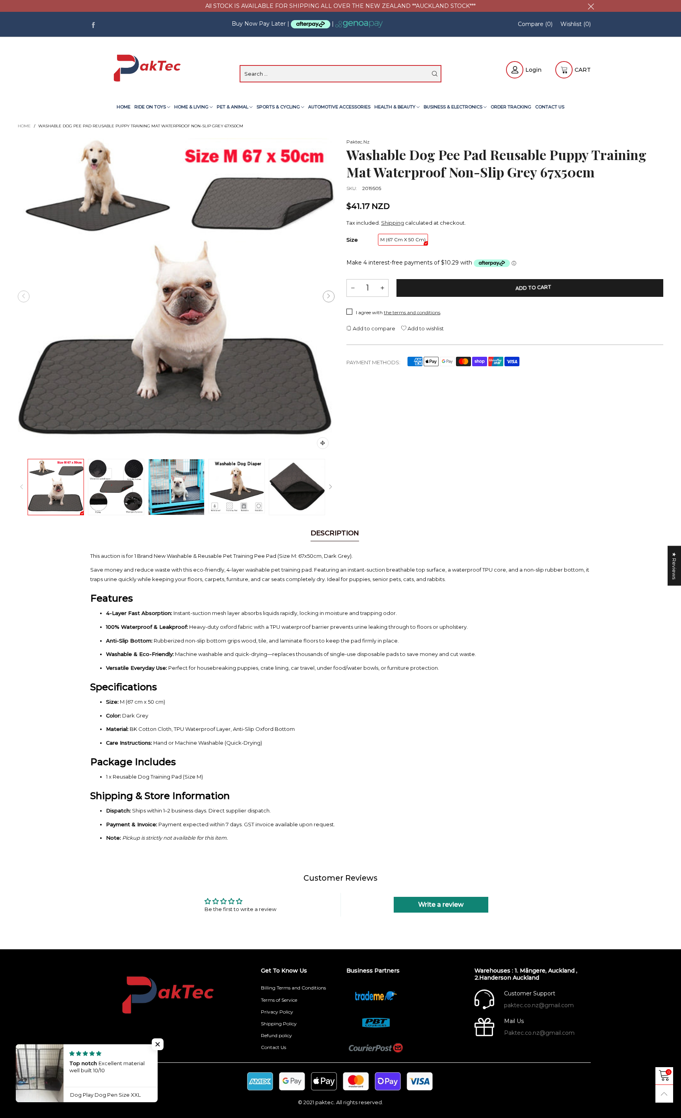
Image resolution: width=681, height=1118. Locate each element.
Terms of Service (279, 1000)
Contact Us (549, 107)
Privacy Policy (277, 1012)
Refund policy (276, 1035)
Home (123, 107)
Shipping (392, 223)
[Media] (323, 443)
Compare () (535, 24)
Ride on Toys (150, 107)
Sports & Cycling (279, 107)
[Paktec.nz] (148, 69)
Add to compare (373, 328)
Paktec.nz (358, 142)
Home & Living (192, 107)
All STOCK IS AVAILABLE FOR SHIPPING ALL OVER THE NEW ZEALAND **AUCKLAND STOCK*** (340, 5)
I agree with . (398, 312)
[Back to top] (664, 1094)
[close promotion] (591, 6)
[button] (24, 296)
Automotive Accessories (339, 107)
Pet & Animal (233, 107)
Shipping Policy (279, 1024)
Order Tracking (511, 107)
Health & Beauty (395, 107)
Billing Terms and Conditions (293, 988)
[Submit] (435, 74)
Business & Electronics (454, 107)
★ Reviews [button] (674, 565)
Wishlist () (575, 24)
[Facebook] (93, 24)
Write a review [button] (440, 904)
